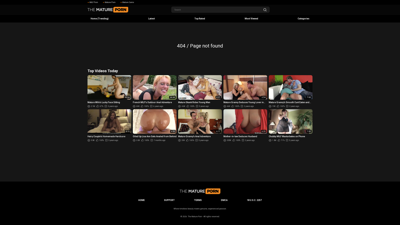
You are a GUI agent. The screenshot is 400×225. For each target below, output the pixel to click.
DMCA (224, 200)
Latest (151, 18)
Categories (303, 18)
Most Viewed (251, 18)
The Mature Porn (195, 216)
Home (141, 200)
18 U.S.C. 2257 (254, 200)
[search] (265, 10)
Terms (198, 200)
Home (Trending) (100, 18)
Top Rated (199, 18)
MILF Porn (94, 2)
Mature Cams (128, 2)
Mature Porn (110, 2)
